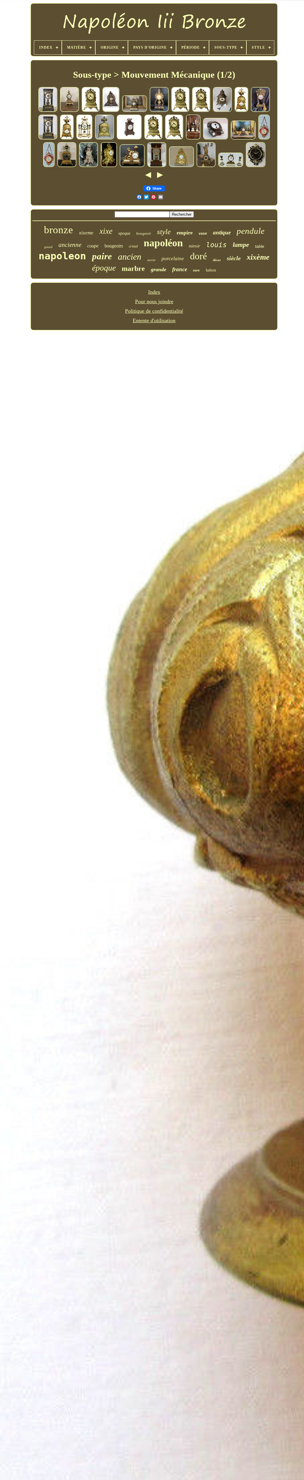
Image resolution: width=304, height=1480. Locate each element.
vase (203, 234)
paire (102, 256)
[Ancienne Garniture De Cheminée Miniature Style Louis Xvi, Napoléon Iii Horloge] (231, 166)
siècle (234, 258)
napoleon (62, 256)
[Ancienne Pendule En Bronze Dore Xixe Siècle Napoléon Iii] (67, 166)
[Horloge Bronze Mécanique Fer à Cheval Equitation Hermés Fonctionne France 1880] (215, 138)
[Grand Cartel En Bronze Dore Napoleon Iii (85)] (109, 166)
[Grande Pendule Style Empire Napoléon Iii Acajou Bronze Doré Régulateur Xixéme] (157, 166)
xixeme (86, 233)
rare (196, 270)
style (164, 232)
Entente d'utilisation (154, 320)
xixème (258, 257)
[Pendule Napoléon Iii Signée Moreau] (111, 111)
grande (158, 269)
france (179, 269)
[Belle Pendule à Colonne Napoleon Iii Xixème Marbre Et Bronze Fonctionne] (84, 138)
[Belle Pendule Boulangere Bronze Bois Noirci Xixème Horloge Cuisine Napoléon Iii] (255, 166)
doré (198, 256)
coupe (93, 245)
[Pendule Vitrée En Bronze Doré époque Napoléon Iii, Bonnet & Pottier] (134, 111)
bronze (58, 230)
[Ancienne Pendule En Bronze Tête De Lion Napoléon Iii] (222, 111)
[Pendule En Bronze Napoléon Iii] (241, 111)
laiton (211, 270)
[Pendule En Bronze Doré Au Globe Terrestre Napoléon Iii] (132, 166)
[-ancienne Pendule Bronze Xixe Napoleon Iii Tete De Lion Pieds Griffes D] (104, 138)
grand (48, 247)
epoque (124, 233)
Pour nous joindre (154, 301)
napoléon (163, 242)
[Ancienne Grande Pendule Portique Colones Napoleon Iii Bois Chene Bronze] (48, 111)
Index (154, 292)
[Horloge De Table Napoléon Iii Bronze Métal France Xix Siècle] (129, 138)
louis (216, 245)
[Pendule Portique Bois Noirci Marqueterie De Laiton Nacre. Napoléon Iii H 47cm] (159, 111)
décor (217, 260)
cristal (133, 246)
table (259, 246)
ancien (129, 256)
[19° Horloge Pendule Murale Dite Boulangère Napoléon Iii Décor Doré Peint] (264, 138)
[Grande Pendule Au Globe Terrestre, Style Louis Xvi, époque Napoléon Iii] (193, 138)
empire (185, 233)
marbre (133, 268)
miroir (194, 246)
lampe (241, 244)
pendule (251, 231)
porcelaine (173, 258)
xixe (106, 231)
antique (222, 232)
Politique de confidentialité (154, 311)
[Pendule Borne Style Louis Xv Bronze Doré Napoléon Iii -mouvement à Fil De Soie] (69, 111)
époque (104, 267)
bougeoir (143, 233)
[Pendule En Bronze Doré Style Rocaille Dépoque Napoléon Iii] (181, 166)
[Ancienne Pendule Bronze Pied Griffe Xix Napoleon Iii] (88, 166)
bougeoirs (113, 245)
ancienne (69, 244)
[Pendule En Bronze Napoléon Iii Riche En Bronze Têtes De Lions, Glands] (90, 111)
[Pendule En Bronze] (206, 166)
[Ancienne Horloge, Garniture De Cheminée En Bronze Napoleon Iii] (243, 138)
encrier (151, 260)
